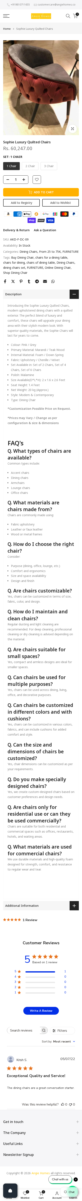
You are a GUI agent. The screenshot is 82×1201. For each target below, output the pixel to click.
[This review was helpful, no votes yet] (62, 1104)
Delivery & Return (16, 230)
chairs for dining (14, 263)
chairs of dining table (40, 263)
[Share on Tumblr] (29, 281)
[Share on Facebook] (5, 281)
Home (7, 28)
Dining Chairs (28, 252)
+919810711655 (20, 4)
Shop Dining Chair (15, 273)
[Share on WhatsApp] (53, 281)
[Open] (10, 1191)
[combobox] (58, 1042)
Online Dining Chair (58, 268)
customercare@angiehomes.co (56, 4)
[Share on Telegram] (37, 281)
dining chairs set (14, 268)
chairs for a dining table (51, 257)
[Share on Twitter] (13, 281)
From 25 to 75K (50, 252)
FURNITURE (70, 252)
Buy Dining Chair (22, 257)
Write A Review (41, 1011)
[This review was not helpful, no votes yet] (70, 1104)
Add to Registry (21, 203)
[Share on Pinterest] (21, 281)
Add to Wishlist (60, 203)
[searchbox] (23, 1030)
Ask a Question (45, 230)
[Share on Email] (45, 281)
